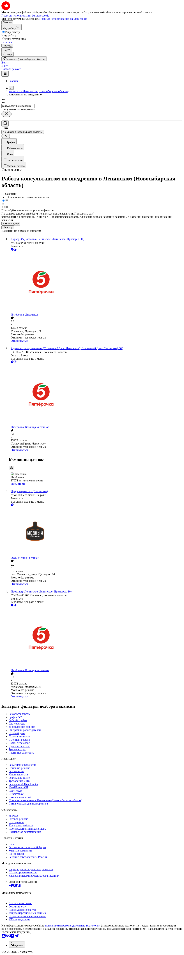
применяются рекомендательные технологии (72, 925)
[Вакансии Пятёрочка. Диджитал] (95, 282)
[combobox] (18, 106)
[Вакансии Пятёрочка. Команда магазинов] (95, 394)
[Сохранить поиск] (5, 123)
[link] (7, 54)
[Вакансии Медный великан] (95, 531)
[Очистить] (6, 114)
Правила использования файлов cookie (63, 18)
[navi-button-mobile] (5, 74)
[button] (5, 62)
